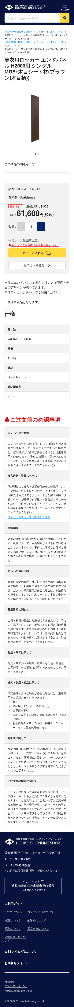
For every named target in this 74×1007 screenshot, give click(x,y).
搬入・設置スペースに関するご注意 (29, 517)
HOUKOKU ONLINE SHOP (18, 31)
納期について (12, 920)
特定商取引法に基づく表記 (18, 990)
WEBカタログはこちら (20, 951)
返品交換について (38, 928)
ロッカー (40, 31)
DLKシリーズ (56, 31)
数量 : (12, 226)
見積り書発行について (15, 938)
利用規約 (9, 981)
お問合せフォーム (17, 963)
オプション (10, 45)
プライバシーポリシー (16, 986)
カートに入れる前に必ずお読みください (35, 245)
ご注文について (14, 912)
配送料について (36, 920)
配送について (12, 928)
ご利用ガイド (14, 903)
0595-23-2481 (21, 859)
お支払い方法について (40, 912)
